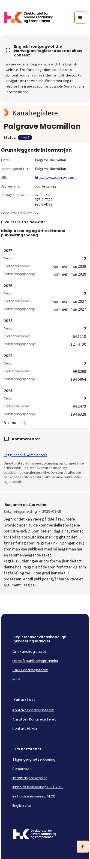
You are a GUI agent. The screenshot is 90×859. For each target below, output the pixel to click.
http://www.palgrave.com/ (56, 177)
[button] (45, 423)
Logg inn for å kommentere (25, 455)
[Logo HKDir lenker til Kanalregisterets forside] (31, 17)
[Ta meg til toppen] (83, 847)
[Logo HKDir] (45, 835)
